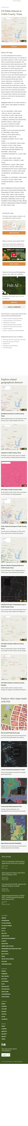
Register (14, 302)
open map (14, 46)
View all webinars (14, 307)
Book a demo (14, 264)
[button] (26, 2)
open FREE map (14, 233)
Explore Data (5, 7)
